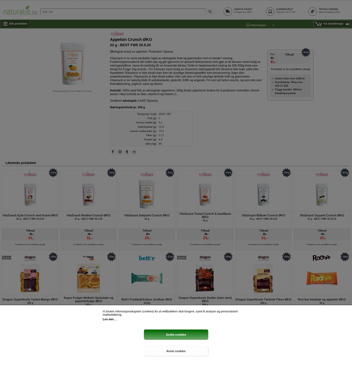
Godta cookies (176, 334)
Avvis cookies (176, 351)
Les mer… (110, 319)
